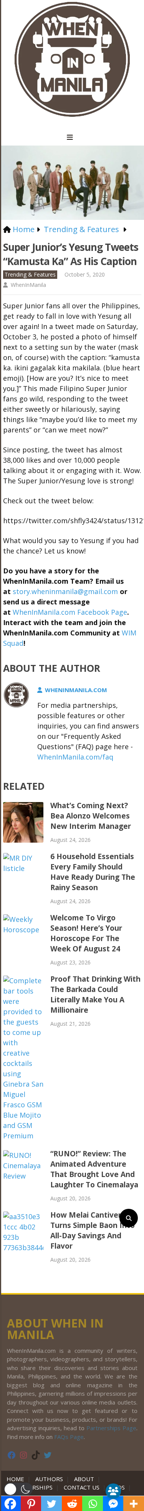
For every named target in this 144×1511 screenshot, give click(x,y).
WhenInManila (28, 284)
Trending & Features (30, 274)
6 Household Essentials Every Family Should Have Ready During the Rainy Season (92, 871)
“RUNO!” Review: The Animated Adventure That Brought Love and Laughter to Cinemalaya (94, 1169)
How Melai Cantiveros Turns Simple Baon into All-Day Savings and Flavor (92, 1230)
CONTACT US (82, 1487)
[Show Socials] (113, 1491)
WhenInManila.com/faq (75, 756)
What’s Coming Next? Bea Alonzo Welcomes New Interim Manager (90, 816)
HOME (17, 1479)
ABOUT (84, 1479)
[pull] (72, 137)
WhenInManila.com (76, 690)
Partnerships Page (111, 1428)
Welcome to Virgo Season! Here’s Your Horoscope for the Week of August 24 (86, 933)
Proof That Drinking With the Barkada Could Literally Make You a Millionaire (95, 994)
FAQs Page (69, 1437)
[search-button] (128, 1218)
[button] (18, 1489)
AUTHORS (49, 1479)
